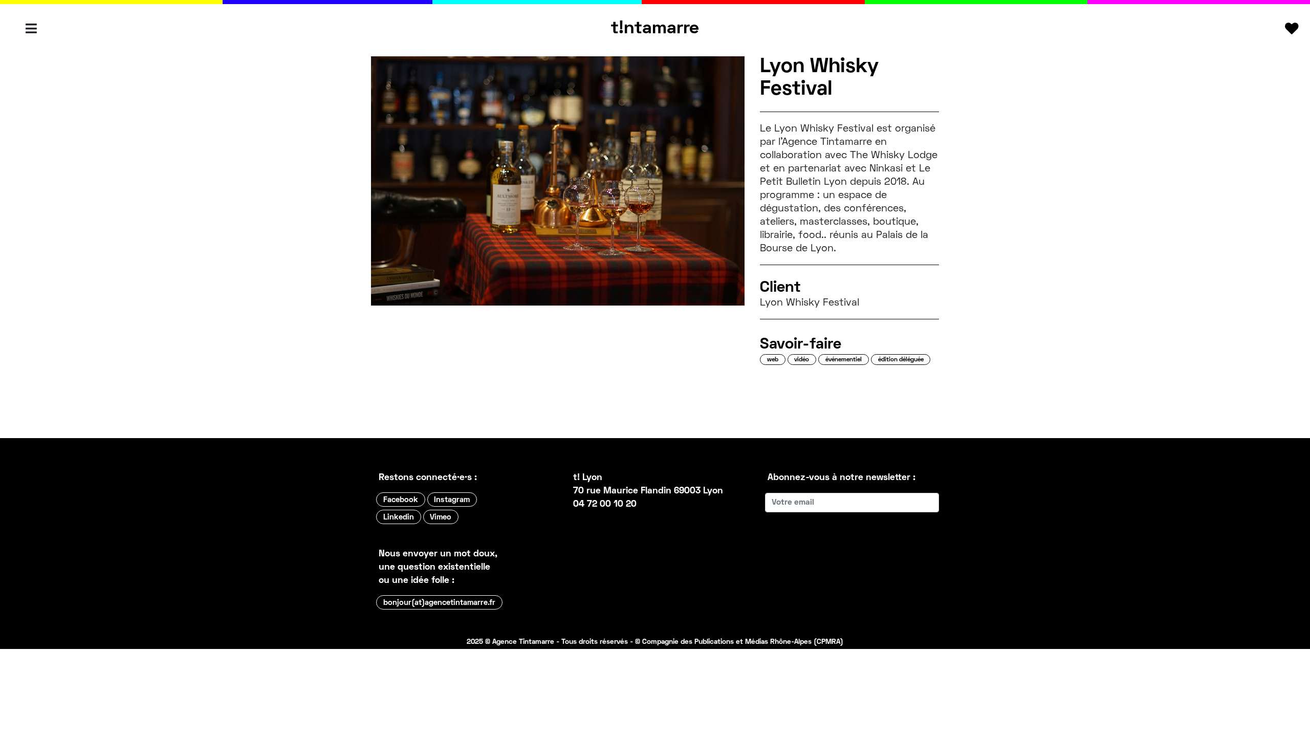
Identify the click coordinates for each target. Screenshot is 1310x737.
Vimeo (440, 517)
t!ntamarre (655, 28)
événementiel (843, 360)
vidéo (801, 360)
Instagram (452, 500)
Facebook (400, 500)
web (772, 360)
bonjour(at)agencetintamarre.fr (439, 602)
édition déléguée (901, 360)
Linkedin (398, 517)
